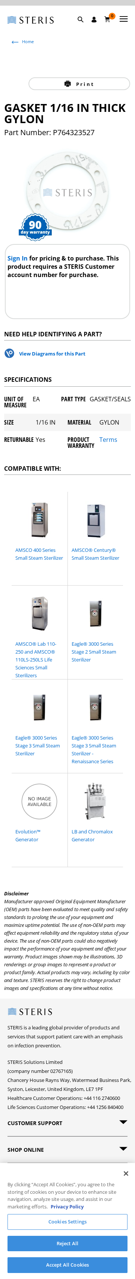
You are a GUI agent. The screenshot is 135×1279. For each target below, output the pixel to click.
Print (84, 84)
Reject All (67, 1243)
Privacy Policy (67, 1206)
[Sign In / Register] (94, 20)
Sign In (18, 258)
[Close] (126, 1173)
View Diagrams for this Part (52, 353)
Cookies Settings (67, 1221)
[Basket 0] (107, 19)
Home (28, 41)
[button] (84, 28)
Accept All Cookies (67, 1264)
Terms (108, 440)
